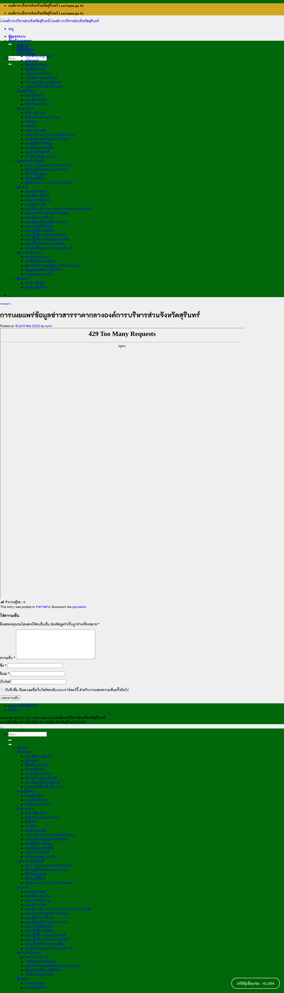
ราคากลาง (5, 303)
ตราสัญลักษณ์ (35, 69)
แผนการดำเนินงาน (38, 200)
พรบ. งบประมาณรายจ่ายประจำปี (48, 165)
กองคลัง (30, 126)
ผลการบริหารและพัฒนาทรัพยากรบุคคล (53, 265)
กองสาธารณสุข (36, 130)
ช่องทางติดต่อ (34, 283)
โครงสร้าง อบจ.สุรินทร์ (41, 78)
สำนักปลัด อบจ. (36, 113)
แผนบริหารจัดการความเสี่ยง (44, 243)
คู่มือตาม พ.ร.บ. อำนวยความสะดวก (49, 182)
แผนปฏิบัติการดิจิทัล (39, 230)
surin (48, 326)
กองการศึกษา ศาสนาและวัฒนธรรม (50, 134)
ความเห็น (7, 658)
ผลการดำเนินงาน (29, 252)
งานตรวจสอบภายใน (39, 274)
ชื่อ (3, 665)
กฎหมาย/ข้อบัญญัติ (30, 161)
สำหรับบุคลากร (20, 40)
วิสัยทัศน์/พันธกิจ (37, 65)
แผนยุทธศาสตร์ (35, 191)
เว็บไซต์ (5, 681)
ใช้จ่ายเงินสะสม (36, 174)
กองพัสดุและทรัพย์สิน (39, 147)
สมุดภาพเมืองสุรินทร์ (22, 705)
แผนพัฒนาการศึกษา (39, 217)
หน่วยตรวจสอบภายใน (40, 156)
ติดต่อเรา (23, 278)
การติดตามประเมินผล (40, 261)
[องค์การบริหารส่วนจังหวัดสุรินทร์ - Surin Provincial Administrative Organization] (49, 21)
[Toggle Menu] (10, 44)
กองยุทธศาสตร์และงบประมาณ (46, 139)
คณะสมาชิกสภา (36, 99)
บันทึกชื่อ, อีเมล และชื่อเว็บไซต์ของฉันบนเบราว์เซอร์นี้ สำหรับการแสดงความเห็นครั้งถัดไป (66, 690)
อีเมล (4, 673)
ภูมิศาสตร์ (32, 60)
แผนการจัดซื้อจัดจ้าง (39, 226)
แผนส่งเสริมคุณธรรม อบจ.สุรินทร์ (48, 248)
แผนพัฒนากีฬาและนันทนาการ (46, 222)
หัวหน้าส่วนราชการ (38, 104)
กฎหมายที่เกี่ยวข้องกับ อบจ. (44, 86)
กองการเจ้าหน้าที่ (37, 152)
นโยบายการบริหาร (38, 73)
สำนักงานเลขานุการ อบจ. (43, 117)
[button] (11, 28)
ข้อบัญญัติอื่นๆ (35, 178)
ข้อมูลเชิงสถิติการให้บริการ (44, 270)
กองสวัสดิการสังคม (38, 143)
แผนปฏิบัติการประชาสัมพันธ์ (45, 235)
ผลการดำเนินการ (37, 257)
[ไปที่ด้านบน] (1, 727)
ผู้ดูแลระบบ (17, 36)
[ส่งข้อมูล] (10, 64)
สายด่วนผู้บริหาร (36, 287)
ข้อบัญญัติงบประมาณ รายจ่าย (46, 169)
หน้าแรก (22, 47)
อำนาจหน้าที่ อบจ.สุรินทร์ (42, 82)
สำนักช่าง (31, 121)
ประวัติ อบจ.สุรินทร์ (38, 56)
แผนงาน (22, 187)
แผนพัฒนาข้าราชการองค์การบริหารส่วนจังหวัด (58, 209)
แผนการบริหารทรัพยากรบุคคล (46, 213)
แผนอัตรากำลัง (35, 204)
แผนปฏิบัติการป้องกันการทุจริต (47, 239)
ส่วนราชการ (25, 108)
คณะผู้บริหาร (26, 91)
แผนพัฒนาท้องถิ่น (37, 195)
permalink (79, 606)
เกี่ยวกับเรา (24, 51)
